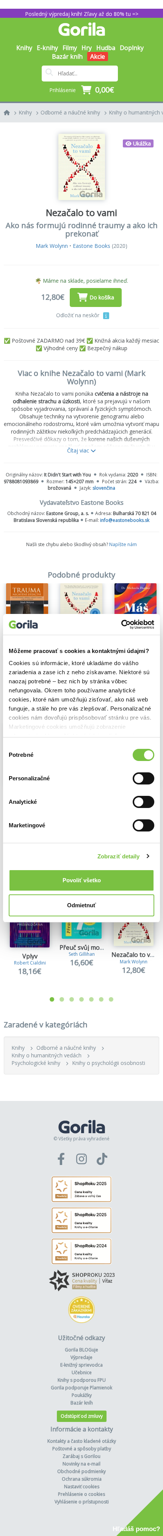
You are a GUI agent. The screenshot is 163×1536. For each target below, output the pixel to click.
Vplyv (30, 956)
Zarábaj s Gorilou (81, 1456)
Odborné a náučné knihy (70, 112)
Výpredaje (81, 1357)
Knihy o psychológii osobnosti (108, 1062)
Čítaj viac (79, 450)
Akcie (97, 56)
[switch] (143, 778)
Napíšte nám (123, 544)
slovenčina (103, 488)
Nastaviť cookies (81, 1486)
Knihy (25, 112)
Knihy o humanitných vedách (46, 1055)
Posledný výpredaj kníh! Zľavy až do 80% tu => (81, 13)
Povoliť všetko (82, 880)
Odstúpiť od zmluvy (82, 1416)
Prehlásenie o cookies (81, 1494)
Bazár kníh (67, 56)
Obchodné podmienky (81, 1471)
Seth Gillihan (82, 954)
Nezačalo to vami (135, 954)
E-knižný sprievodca (81, 1365)
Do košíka (101, 297)
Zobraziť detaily (118, 856)
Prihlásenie (62, 90)
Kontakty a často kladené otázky (81, 1441)
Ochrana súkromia (82, 1479)
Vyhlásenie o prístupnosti (82, 1501)
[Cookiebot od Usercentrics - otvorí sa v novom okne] (121, 624)
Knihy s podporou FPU (82, 1380)
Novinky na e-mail (81, 1464)
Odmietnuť (81, 905)
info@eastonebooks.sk (124, 520)
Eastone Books (91, 245)
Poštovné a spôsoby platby (81, 1448)
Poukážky (82, 1395)
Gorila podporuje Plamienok (81, 1387)
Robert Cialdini (30, 963)
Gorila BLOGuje (81, 1350)
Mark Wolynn (52, 245)
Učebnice (82, 1372)
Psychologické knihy (35, 1062)
